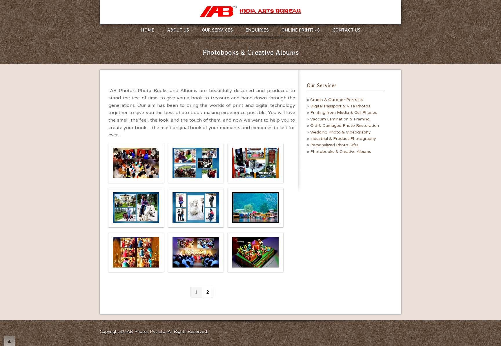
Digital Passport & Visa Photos (340, 106)
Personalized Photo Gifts (334, 144)
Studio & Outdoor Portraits (336, 99)
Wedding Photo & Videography (340, 132)
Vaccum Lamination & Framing (340, 119)
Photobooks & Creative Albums (340, 151)
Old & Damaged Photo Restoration (344, 125)
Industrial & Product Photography (343, 138)
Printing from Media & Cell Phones (343, 112)
